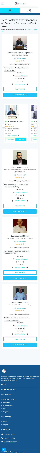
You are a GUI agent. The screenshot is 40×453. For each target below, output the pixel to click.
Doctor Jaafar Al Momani (20, 236)
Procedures (6, 402)
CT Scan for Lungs (9, 70)
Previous (4, 125)
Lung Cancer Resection (10, 184)
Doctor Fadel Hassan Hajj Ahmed (20, 53)
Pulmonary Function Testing (12, 187)
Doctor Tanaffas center (20, 167)
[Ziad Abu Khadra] (20, 292)
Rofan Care (22, 4)
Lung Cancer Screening (21, 68)
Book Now (21, 139)
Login (5, 409)
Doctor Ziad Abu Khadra (20, 303)
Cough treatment (8, 68)
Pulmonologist (21, 58)
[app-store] (2, 384)
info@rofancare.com (11, 442)
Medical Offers (7, 405)
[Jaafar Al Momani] (20, 226)
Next (35, 125)
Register (5, 412)
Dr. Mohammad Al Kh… (16, 122)
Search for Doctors (9, 399)
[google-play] (5, 384)
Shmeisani (24, 76)
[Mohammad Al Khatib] (15, 112)
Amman (18, 76)
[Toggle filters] (4, 449)
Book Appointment (20, 95)
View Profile (20, 89)
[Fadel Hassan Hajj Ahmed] (20, 42)
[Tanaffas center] (20, 157)
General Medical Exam (10, 253)
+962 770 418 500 (20, 84)
